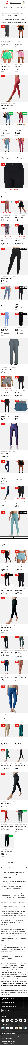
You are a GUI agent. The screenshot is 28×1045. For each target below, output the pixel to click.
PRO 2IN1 (18, 41)
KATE (20, 677)
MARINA (7, 741)
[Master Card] (11, 1028)
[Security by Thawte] (16, 1028)
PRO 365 (4, 542)
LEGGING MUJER (6, 278)
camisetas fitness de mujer (10, 983)
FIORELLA (18, 653)
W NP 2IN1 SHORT (6, 66)
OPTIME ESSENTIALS (4, 330)
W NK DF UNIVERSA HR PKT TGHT (7, 129)
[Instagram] (11, 1020)
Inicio (2, 13)
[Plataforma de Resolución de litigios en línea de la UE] (25, 1028)
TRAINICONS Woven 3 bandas (19, 330)
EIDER (6, 627)
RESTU (18, 416)
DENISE (7, 105)
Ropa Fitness (13, 13)
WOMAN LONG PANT (7, 369)
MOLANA (18, 590)
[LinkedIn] (20, 1020)
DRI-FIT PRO (5, 566)
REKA (6, 803)
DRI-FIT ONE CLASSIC (7, 590)
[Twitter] (7, 1020)
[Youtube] (16, 1020)
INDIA (6, 677)
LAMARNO (19, 503)
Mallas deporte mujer (11, 15)
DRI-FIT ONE (19, 217)
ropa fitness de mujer (20, 881)
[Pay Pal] (2, 1028)
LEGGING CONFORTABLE (5, 477)
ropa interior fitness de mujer (18, 985)
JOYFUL (4, 453)
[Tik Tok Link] (25, 1020)
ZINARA (7, 826)
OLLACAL (19, 392)
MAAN (6, 503)
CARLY (18, 240)
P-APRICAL (5, 416)
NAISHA (7, 765)
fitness (17, 872)
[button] (24, 1039)
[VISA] (7, 1028)
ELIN (6, 652)
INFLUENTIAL (6, 41)
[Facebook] (2, 1020)
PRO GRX (4, 392)
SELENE (7, 217)
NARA (20, 765)
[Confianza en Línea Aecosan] (20, 1028)
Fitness (7, 13)
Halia (20, 826)
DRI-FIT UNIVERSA (6, 155)
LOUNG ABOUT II (6, 194)
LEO (3, 240)
